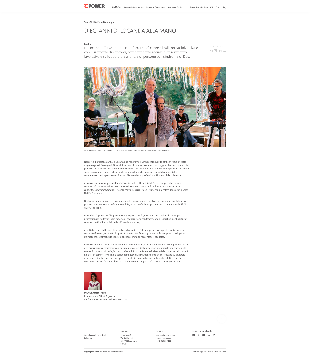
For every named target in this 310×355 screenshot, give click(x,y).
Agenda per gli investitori (95, 335)
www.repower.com (164, 338)
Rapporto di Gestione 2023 (201, 7)
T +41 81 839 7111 (163, 341)
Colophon (88, 338)
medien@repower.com (165, 335)
